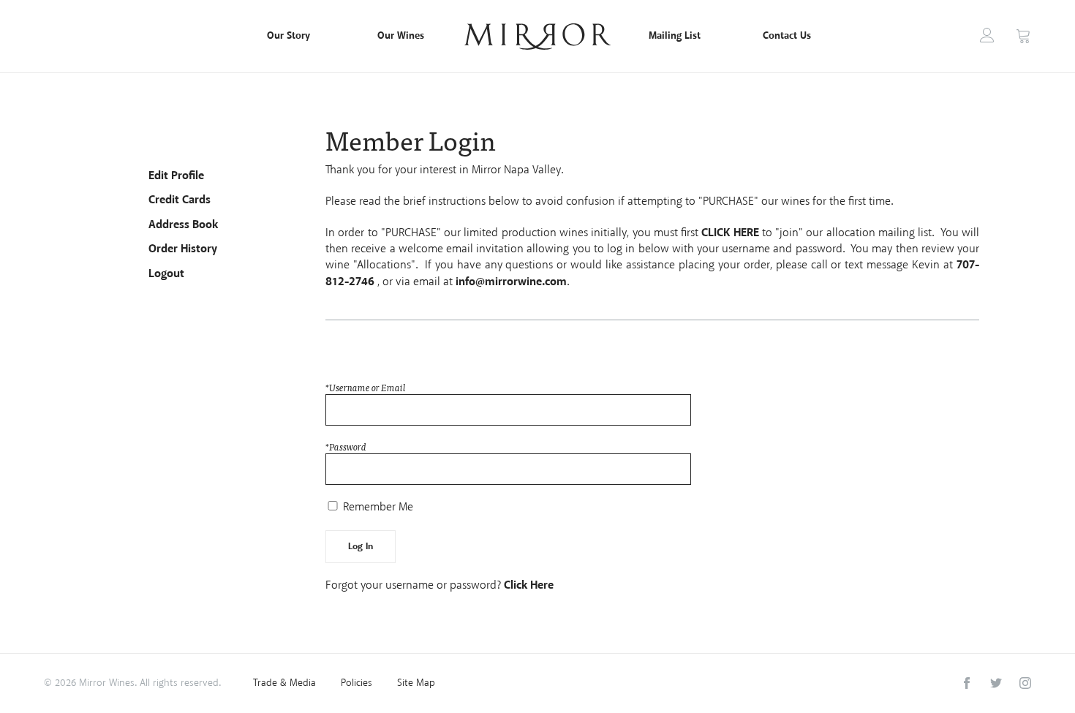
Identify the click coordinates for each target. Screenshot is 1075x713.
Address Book (183, 224)
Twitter (996, 683)
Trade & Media (284, 683)
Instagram (1025, 683)
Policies (356, 683)
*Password (345, 446)
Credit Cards (179, 200)
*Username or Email (365, 387)
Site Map (416, 683)
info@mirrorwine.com (511, 281)
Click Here (529, 585)
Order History (182, 249)
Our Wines (400, 36)
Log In (987, 35)
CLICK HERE (729, 233)
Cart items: (1023, 35)
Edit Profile (176, 175)
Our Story (288, 36)
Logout (166, 273)
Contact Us (787, 36)
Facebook (967, 683)
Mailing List (675, 36)
